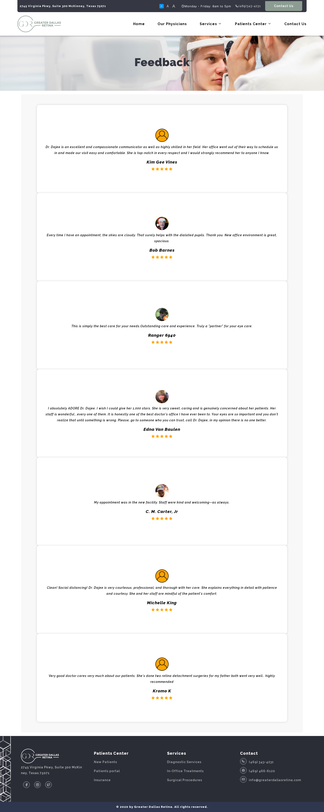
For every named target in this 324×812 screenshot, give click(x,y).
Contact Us (283, 6)
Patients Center (251, 24)
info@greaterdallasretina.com (275, 780)
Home (139, 24)
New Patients (105, 762)
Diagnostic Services (184, 762)
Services (209, 24)
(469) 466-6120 (262, 771)
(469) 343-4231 (261, 762)
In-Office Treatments (185, 771)
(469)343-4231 (249, 6)
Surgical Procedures (184, 780)
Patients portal (107, 771)
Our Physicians (172, 24)
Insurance (102, 780)
